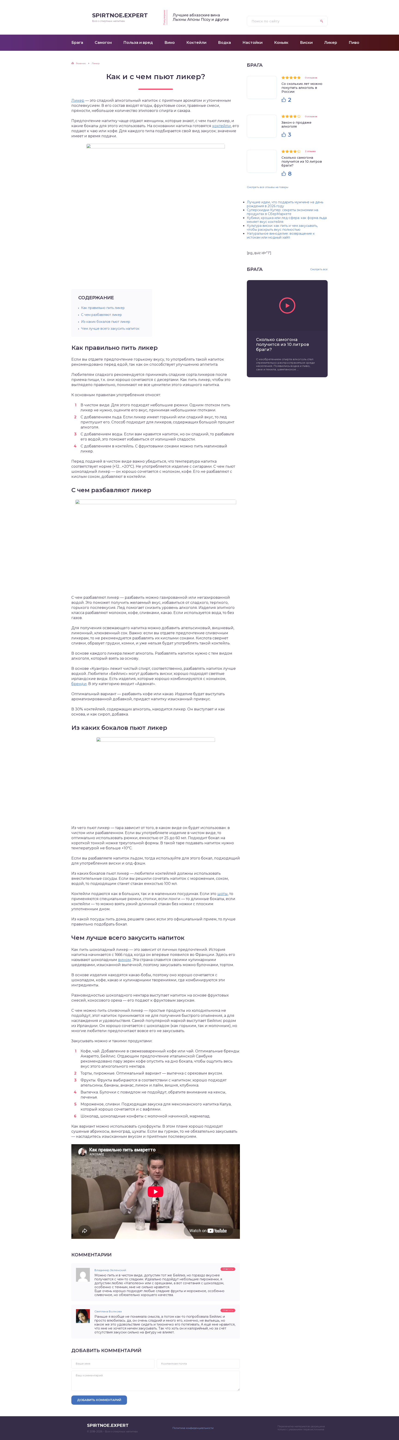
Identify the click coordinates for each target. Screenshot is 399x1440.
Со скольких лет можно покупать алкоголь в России (301, 88)
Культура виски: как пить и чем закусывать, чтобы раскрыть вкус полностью (282, 228)
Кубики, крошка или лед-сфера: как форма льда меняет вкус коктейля (287, 220)
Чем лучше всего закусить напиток (110, 328)
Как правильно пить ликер (103, 308)
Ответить (228, 1269)
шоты (222, 894)
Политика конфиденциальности (193, 1428)
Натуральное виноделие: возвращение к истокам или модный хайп (281, 235)
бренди (79, 684)
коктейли (221, 126)
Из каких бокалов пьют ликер (105, 322)
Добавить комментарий (99, 1400)
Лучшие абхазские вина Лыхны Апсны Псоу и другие (201, 17)
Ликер (77, 100)
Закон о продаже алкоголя (296, 124)
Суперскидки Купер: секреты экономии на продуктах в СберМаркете (282, 212)
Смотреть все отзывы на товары (267, 187)
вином (124, 960)
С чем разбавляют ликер (101, 315)
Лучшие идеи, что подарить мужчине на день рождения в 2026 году (285, 204)
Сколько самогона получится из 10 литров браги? (301, 162)
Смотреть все (319, 269)
